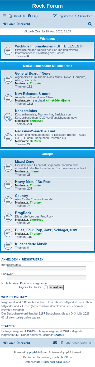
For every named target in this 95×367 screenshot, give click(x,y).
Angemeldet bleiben (31, 287)
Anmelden (9, 259)
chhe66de (53, 100)
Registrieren (33, 259)
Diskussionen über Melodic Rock (47, 66)
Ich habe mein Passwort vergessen (24, 283)
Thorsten (36, 83)
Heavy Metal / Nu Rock (33, 182)
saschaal (39, 100)
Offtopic (48, 154)
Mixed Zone (24, 161)
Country (21, 196)
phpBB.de (66, 357)
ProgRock (23, 213)
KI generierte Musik (31, 244)
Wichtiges (47, 39)
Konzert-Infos (26, 111)
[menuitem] (17, 16)
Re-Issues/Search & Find (35, 131)
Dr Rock (35, 141)
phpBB (33, 352)
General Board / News (32, 73)
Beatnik (59, 334)
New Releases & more (32, 94)
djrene (65, 100)
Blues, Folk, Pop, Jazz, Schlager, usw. (46, 230)
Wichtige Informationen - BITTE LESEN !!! (49, 46)
